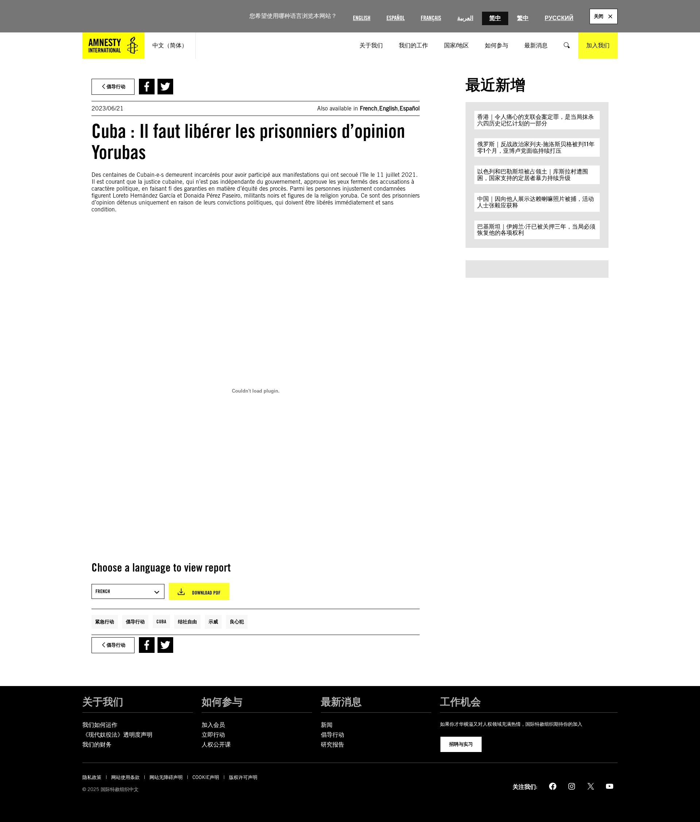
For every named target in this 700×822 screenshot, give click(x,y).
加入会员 (213, 724)
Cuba (161, 621)
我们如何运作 (99, 724)
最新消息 (341, 702)
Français (431, 18)
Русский (559, 18)
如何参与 (222, 702)
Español (395, 18)
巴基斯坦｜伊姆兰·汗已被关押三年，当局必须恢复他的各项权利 (536, 230)
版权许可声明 (243, 777)
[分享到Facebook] (147, 86)
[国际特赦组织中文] (113, 45)
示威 (213, 621)
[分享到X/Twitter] (165, 86)
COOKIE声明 (205, 777)
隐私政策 (91, 777)
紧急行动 (104, 621)
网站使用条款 (125, 777)
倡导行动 (135, 621)
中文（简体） (169, 45)
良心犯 (237, 621)
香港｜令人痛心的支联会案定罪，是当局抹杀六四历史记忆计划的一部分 (535, 120)
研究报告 (332, 744)
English (361, 18)
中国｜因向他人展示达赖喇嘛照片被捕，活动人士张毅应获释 (535, 202)
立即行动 (213, 734)
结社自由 (187, 621)
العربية (465, 18)
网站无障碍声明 (166, 777)
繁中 (523, 18)
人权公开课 (216, 744)
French (368, 108)
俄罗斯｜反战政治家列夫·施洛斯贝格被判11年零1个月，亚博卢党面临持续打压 (536, 147)
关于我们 (102, 702)
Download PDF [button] (206, 593)
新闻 (326, 724)
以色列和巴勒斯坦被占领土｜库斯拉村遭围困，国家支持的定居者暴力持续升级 (532, 175)
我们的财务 (97, 744)
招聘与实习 (461, 744)
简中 (495, 18)
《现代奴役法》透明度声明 (117, 734)
